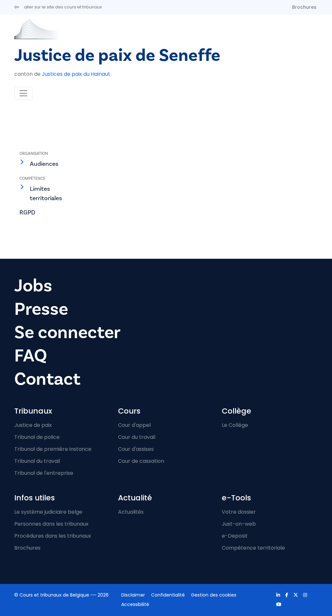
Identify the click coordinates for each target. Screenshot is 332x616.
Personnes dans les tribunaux (51, 524)
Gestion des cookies (213, 595)
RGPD (27, 212)
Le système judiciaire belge (48, 512)
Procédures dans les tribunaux (52, 536)
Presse (41, 309)
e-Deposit (235, 536)
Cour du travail (136, 437)
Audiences (44, 164)
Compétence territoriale (253, 548)
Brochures (304, 7)
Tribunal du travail (37, 461)
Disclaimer (133, 595)
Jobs (33, 285)
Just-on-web (239, 524)
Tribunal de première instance (52, 449)
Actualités (131, 512)
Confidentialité (168, 595)
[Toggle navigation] (23, 93)
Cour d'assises (136, 449)
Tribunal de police (37, 437)
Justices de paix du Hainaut (76, 74)
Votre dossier (239, 512)
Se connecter (67, 332)
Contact (47, 379)
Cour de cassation (141, 461)
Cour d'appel (134, 425)
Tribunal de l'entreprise (43, 473)
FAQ (30, 355)
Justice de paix (33, 425)
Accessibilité (135, 604)
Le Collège (235, 425)
